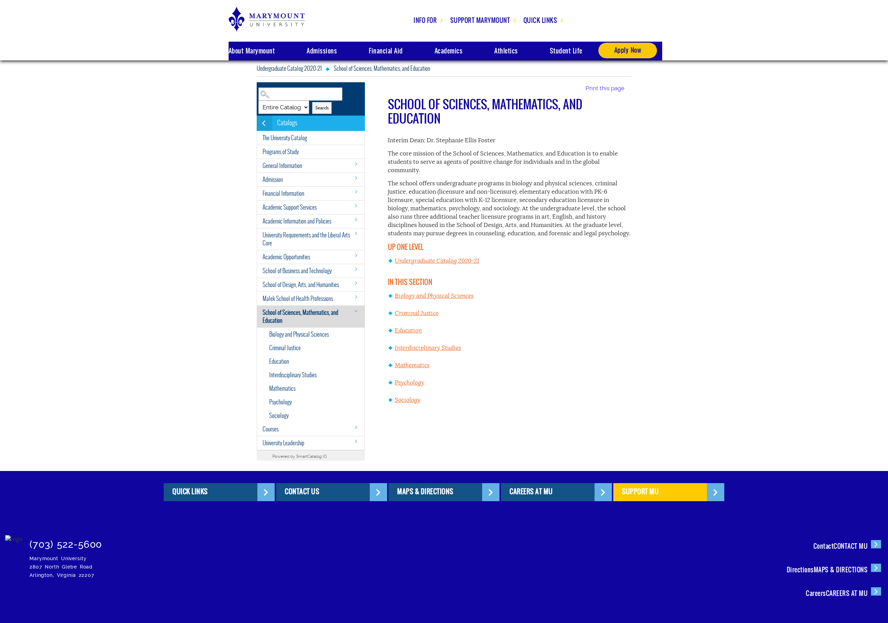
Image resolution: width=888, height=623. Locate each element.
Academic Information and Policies (297, 221)
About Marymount (252, 51)
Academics (449, 51)
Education (279, 361)
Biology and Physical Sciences (299, 334)
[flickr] (206, 541)
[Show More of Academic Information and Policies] (356, 219)
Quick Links (540, 20)
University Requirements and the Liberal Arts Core (306, 239)
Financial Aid (386, 51)
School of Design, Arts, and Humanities (301, 284)
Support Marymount (480, 20)
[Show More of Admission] (356, 177)
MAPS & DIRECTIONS (425, 491)
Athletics (506, 51)
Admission (273, 179)
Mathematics (282, 388)
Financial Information (283, 193)
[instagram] (142, 541)
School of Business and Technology (297, 271)
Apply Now (627, 50)
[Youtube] (248, 541)
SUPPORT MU (640, 491)
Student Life (566, 51)
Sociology (279, 415)
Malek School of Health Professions (298, 298)
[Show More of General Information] (356, 164)
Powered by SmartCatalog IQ (299, 456)
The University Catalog (285, 138)
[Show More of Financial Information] (356, 191)
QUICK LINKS (190, 491)
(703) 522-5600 (65, 544)
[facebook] (163, 541)
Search (321, 107)
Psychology (280, 402)
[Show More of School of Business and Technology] (356, 269)
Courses (271, 429)
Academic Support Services (290, 207)
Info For (425, 20)
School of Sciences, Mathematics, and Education (300, 316)
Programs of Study (281, 152)
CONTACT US (302, 491)
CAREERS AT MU (531, 491)
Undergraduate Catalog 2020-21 (289, 68)
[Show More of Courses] (356, 427)
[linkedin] (227, 541)
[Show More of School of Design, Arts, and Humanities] (356, 283)
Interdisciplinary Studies (293, 375)
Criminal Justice (285, 348)
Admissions (322, 51)
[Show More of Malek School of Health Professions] (356, 296)
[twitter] (185, 541)
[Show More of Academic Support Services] (356, 205)
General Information (282, 165)
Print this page (605, 88)
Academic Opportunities (286, 257)
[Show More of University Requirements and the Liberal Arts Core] (356, 233)
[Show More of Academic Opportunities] (356, 255)
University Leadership (283, 443)
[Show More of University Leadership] (356, 441)
